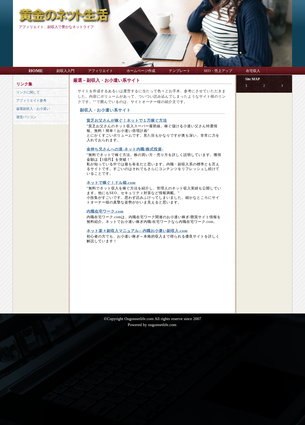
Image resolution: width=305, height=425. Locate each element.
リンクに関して (28, 92)
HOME (36, 70)
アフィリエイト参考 (31, 100)
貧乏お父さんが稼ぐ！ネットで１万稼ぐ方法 (127, 120)
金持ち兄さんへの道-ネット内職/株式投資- (125, 149)
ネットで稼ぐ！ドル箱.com (111, 183)
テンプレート (179, 71)
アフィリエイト (100, 71)
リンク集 (24, 84)
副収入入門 (65, 71)
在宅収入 (253, 71)
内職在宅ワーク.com (105, 211)
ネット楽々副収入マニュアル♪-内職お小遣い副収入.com (137, 231)
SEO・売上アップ (218, 71)
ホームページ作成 (141, 71)
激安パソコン (26, 117)
